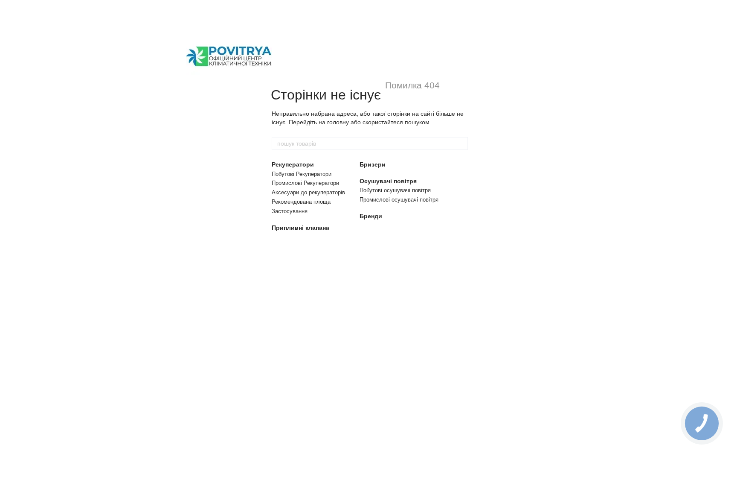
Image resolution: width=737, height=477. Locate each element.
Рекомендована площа (301, 202)
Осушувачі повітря (388, 181)
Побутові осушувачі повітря (395, 190)
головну (338, 122)
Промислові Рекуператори (305, 183)
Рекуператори (293, 164)
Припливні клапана (300, 227)
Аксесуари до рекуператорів (308, 192)
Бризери (373, 164)
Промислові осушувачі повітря (399, 199)
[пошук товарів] (461, 143)
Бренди (371, 216)
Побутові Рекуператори (301, 174)
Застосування (290, 211)
